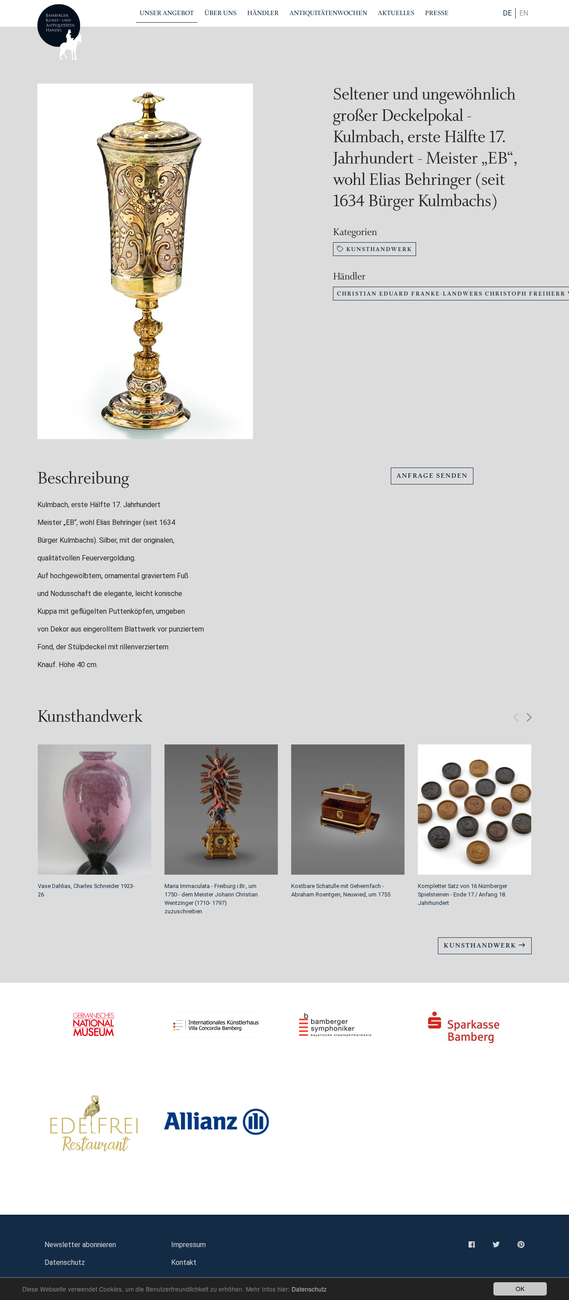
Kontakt (183, 1262)
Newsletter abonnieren (80, 1244)
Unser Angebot (167, 13)
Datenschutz (309, 1288)
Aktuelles (396, 13)
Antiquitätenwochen (328, 13)
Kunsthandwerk (378, 249)
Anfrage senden (432, 476)
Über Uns (220, 13)
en (523, 13)
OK (520, 1288)
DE (507, 13)
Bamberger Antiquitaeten (59, 32)
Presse (437, 13)
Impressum (188, 1244)
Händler (263, 13)
